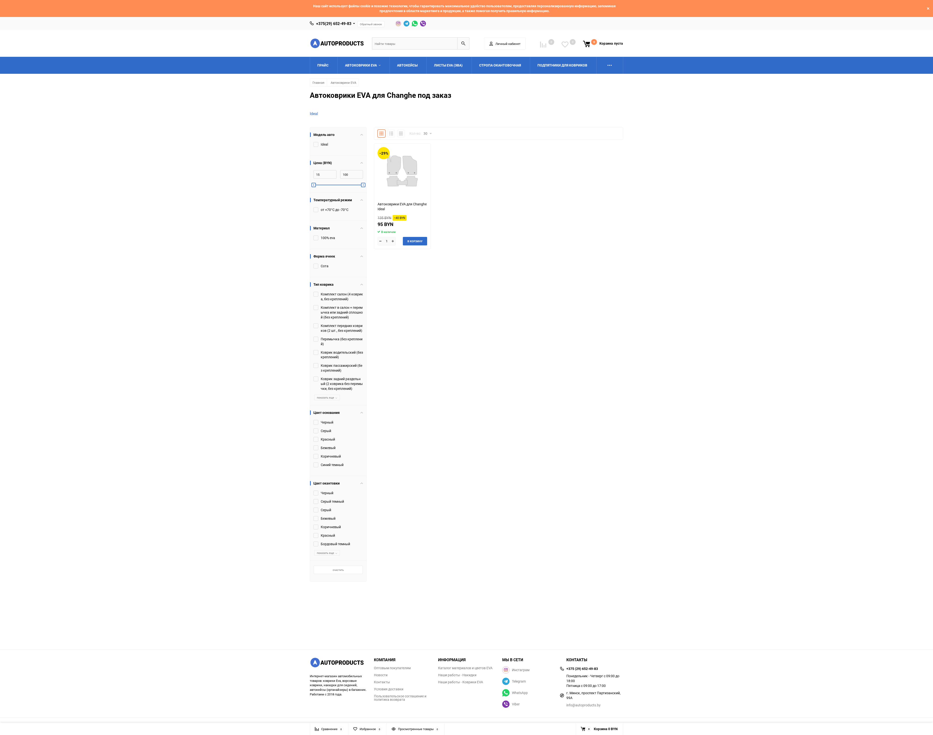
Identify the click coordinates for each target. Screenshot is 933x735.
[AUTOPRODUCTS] (338, 663)
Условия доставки (388, 689)
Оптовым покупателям (392, 668)
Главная (318, 82)
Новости (381, 675)
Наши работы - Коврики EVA (460, 682)
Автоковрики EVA (343, 82)
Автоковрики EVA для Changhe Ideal (402, 206)
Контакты (382, 682)
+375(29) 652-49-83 (333, 23)
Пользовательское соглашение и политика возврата (400, 697)
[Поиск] (463, 43)
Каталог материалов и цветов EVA (465, 668)
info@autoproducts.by (583, 705)
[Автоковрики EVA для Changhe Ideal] (402, 170)
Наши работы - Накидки (457, 675)
